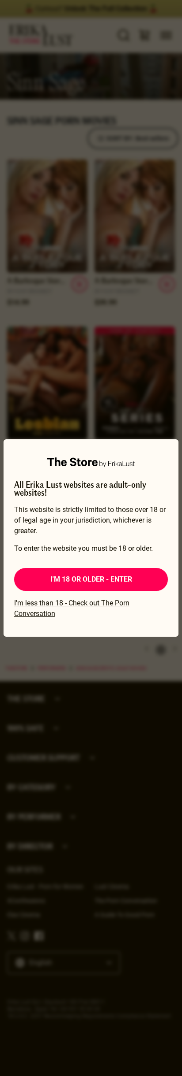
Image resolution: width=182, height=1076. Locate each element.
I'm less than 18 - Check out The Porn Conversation (71, 608)
